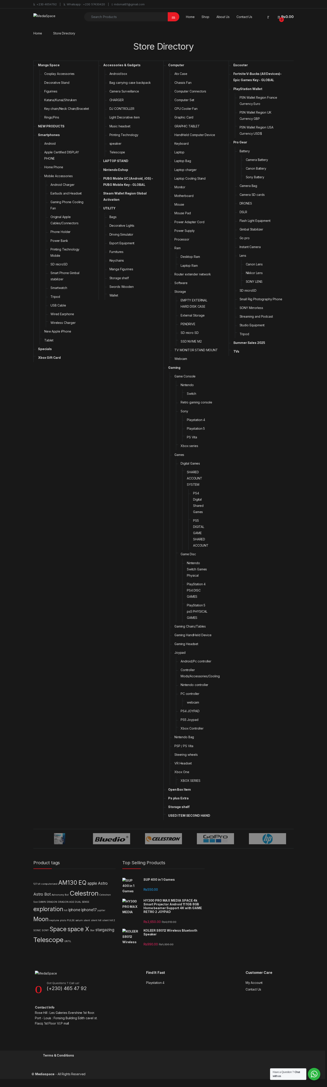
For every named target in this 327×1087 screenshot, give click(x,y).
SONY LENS (254, 281)
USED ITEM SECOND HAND (189, 815)
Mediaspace (45, 1074)
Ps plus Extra (178, 798)
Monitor (179, 187)
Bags (113, 217)
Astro (103, 883)
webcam (193, 702)
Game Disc (188, 554)
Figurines (50, 91)
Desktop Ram (190, 257)
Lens (243, 255)
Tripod (55, 297)
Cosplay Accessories (59, 74)
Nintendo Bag (184, 737)
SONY (45, 930)
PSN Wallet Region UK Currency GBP (255, 115)
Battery (245, 151)
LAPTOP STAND (115, 161)
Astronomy (58, 894)
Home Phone (53, 167)
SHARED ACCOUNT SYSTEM (194, 478)
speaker (115, 143)
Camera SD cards (252, 195)
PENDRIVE (188, 324)
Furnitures (116, 252)
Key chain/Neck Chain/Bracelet (66, 108)
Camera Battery (257, 160)
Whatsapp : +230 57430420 (86, 4)
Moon (40, 919)
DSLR (243, 212)
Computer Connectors (190, 91)
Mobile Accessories (58, 176)
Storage (180, 291)
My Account (254, 983)
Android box (118, 74)
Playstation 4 (196, 420)
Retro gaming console (196, 402)
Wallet (113, 295)
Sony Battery (255, 177)
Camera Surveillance (124, 91)
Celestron (84, 893)
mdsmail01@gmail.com (129, 4)
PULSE (70, 920)
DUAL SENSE (82, 901)
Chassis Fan (182, 82)
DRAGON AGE (66, 901)
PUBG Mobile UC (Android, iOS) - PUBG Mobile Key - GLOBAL (128, 181)
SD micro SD (189, 333)
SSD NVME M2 (191, 341)
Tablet (48, 340)
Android (50, 143)
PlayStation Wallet (247, 89)
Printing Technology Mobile (64, 252)
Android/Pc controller (196, 661)
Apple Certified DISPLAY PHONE (61, 155)
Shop (205, 17)
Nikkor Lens (254, 273)
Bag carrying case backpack (130, 82)
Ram (177, 248)
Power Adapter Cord (189, 222)
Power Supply (184, 231)
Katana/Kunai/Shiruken (60, 100)
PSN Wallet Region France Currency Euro (258, 101)
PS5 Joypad (189, 720)
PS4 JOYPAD (190, 711)
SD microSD (59, 264)
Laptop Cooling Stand (190, 178)
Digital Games (190, 463)
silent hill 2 (108, 920)
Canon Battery (256, 168)
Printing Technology (123, 135)
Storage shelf (119, 278)
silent (87, 920)
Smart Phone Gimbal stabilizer (64, 276)
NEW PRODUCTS (51, 126)
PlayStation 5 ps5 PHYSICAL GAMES (197, 611)
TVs (236, 351)
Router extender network (192, 274)
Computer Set (184, 100)
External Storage (193, 315)
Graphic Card (183, 117)
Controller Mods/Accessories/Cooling (200, 673)
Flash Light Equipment (255, 221)
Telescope (117, 152)
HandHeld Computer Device (194, 135)
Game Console (185, 376)
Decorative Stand (56, 82)
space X (78, 929)
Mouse (179, 204)
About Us (223, 17)
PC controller (190, 694)
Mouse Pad (182, 213)
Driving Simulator (121, 234)
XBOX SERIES (190, 780)
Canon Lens (254, 264)
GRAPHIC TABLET (187, 126)
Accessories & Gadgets (122, 65)
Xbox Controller (192, 728)
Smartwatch (58, 288)
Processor (181, 239)
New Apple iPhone (57, 331)
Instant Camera (250, 247)
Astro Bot (42, 894)
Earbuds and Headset (66, 193)
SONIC (37, 930)
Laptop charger (185, 170)
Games (179, 455)
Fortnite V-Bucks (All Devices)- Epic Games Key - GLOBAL (257, 77)
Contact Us (244, 17)
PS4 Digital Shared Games (198, 502)
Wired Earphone (62, 314)
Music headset (119, 126)
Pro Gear (240, 142)
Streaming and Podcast (256, 316)
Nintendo (187, 385)
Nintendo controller (194, 685)
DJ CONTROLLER (121, 108)
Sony (184, 411)
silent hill (96, 920)
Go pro (245, 238)
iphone (74, 909)
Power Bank (59, 241)
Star (92, 930)
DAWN (42, 901)
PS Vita (192, 437)
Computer (176, 65)
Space (58, 929)
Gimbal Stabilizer (251, 229)
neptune (54, 920)
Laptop (179, 152)
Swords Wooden (121, 287)
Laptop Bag (182, 161)
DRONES (246, 203)
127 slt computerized (45, 883)
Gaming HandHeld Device (193, 635)
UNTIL (67, 941)
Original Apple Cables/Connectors (64, 220)
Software (181, 283)
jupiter (101, 910)
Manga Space (48, 65)
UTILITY (109, 208)
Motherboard (183, 196)
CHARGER (116, 100)
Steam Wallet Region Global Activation (125, 196)
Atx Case (180, 74)
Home (190, 17)
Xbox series (189, 446)
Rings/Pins (51, 117)
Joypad (180, 652)
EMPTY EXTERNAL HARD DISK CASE (194, 303)
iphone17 (89, 909)
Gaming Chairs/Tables (190, 626)
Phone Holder (60, 232)
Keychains (116, 260)
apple (92, 883)
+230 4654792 (46, 4)
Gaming (174, 367)
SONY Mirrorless (251, 308)
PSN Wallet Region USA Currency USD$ (256, 130)
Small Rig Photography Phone (261, 299)
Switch (191, 393)
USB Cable (58, 305)
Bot (67, 894)
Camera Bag (248, 186)
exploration (48, 909)
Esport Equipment (122, 243)
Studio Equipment (252, 325)
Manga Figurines (121, 269)
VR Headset (183, 763)
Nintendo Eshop (115, 170)
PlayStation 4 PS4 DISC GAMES (196, 590)
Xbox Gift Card (49, 357)
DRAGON (52, 901)
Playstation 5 (196, 428)
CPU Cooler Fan (186, 108)
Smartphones (49, 135)
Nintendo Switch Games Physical (197, 569)
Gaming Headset (186, 644)
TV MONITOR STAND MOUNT (196, 350)
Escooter (240, 65)
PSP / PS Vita (183, 746)
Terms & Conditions (58, 1055)
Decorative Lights (122, 225)
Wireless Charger (63, 323)
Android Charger (62, 185)
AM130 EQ (72, 882)
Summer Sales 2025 (249, 343)
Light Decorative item (124, 117)
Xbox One (181, 772)
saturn (79, 920)
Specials (45, 349)
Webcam (180, 359)
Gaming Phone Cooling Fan (66, 205)
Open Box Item (179, 789)
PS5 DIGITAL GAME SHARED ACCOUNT (200, 533)
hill (65, 910)
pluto (63, 920)
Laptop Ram (189, 265)
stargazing (104, 929)
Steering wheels (186, 754)
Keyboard (181, 143)
